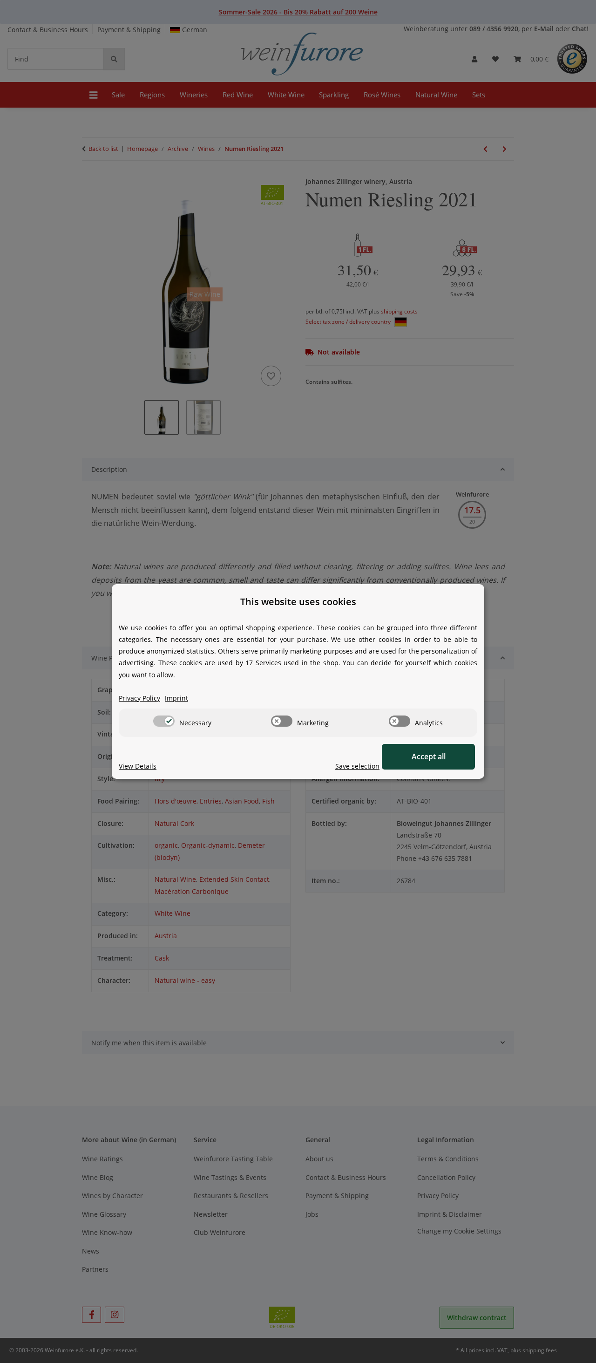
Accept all (429, 756)
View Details (137, 766)
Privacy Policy (139, 698)
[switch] (164, 721)
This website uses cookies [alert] (298, 601)
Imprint (176, 698)
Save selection (357, 766)
